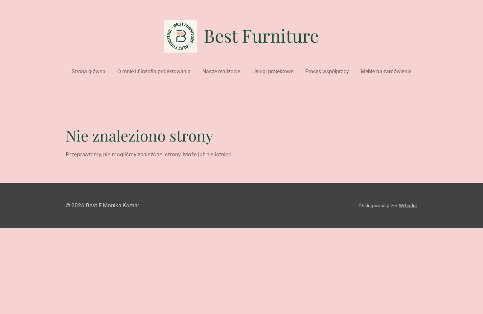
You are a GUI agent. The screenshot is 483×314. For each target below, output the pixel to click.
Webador (408, 205)
